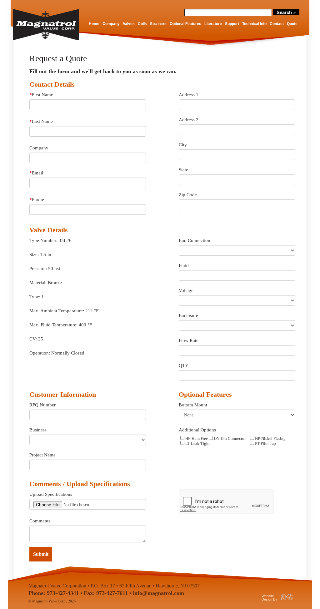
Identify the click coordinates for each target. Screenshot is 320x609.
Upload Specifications (50, 494)
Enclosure (188, 315)
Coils (142, 24)
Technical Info (254, 24)
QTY (183, 365)
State (183, 169)
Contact (277, 24)
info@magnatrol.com (158, 593)
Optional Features (185, 24)
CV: (33, 338)
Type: (34, 296)
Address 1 (188, 94)
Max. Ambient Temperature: (56, 310)
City (183, 144)
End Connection (194, 240)
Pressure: (38, 268)
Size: (34, 254)
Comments (39, 520)
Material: (38, 282)
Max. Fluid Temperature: (53, 324)
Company (111, 24)
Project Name (42, 454)
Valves (129, 24)
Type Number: (43, 240)
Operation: (39, 352)
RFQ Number (42, 404)
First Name (41, 94)
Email (36, 172)
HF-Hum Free (196, 438)
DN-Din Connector (229, 438)
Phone (36, 199)
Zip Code (188, 194)
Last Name (41, 121)
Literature (213, 24)
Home (94, 24)
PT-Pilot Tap (265, 443)
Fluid (184, 265)
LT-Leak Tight (197, 443)
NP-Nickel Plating (270, 438)
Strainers (158, 24)
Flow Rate (188, 340)
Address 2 (188, 119)
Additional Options (197, 429)
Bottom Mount (193, 404)
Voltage (186, 290)
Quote (292, 24)
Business (38, 429)
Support (232, 24)
